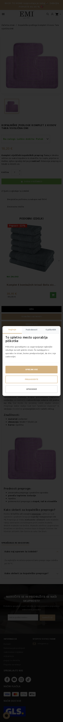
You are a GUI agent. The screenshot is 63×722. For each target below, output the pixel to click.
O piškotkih (51, 329)
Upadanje (31, 389)
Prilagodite (31, 379)
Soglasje (12, 329)
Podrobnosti (31, 329)
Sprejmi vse (31, 369)
